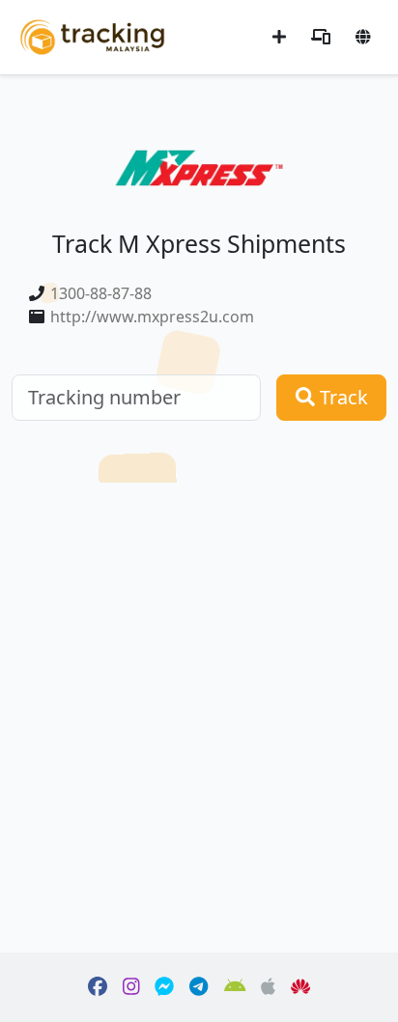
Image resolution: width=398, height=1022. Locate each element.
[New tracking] (279, 36)
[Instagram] (131, 987)
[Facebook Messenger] (164, 987)
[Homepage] (92, 35)
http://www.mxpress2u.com (152, 316)
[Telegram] (198, 987)
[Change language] (363, 36)
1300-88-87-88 (101, 293)
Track (341, 397)
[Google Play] (235, 987)
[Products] (320, 36)
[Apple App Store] (268, 987)
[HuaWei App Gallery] (300, 987)
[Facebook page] (97, 987)
